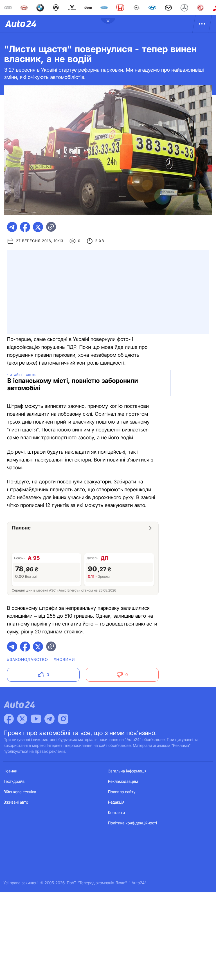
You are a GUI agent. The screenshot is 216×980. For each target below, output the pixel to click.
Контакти (116, 812)
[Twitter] (22, 719)
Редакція (116, 802)
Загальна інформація (127, 771)
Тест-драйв (14, 781)
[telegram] (12, 227)
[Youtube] (36, 719)
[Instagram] (63, 719)
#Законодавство (27, 659)
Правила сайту (122, 792)
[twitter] (38, 227)
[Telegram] (49, 719)
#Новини (64, 659)
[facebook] (25, 227)
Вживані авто (16, 802)
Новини (10, 771)
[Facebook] (9, 719)
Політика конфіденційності (132, 823)
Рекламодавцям (123, 781)
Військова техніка (20, 792)
